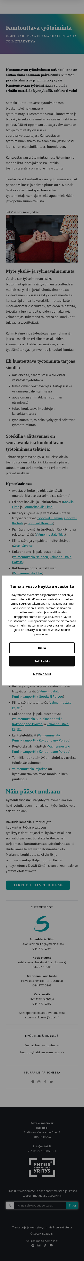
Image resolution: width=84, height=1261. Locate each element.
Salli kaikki (42, 661)
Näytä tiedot (42, 674)
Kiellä (42, 648)
